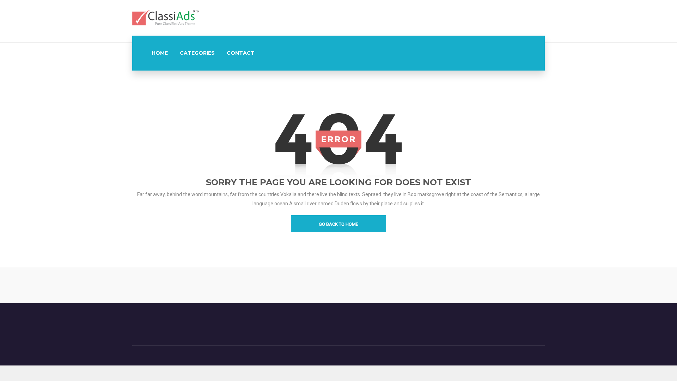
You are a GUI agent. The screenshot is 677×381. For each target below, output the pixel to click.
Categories (197, 53)
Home (160, 53)
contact (241, 53)
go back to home (338, 224)
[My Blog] (165, 17)
